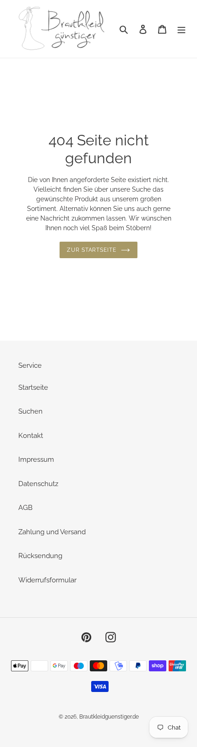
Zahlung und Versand (52, 532)
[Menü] (181, 29)
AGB (25, 508)
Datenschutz (38, 484)
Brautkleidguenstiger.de (109, 717)
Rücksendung (40, 556)
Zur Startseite (92, 250)
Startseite (33, 387)
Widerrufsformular (47, 580)
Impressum (36, 459)
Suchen (30, 411)
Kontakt (30, 436)
